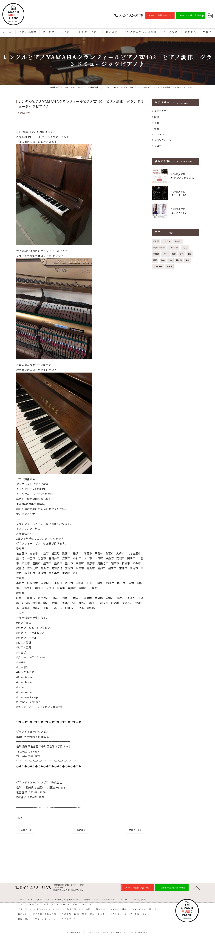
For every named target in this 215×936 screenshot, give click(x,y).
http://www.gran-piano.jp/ (32, 736)
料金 (170, 260)
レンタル (159, 134)
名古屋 (156, 254)
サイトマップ (69, 919)
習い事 (179, 260)
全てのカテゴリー (163, 111)
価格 (163, 260)
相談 (189, 254)
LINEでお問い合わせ (190, 15)
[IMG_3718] (54, 261)
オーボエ (178, 241)
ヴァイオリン (159, 247)
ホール (169, 266)
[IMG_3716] (54, 146)
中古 (188, 260)
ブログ (19, 817)
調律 (156, 117)
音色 (182, 254)
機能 (174, 254)
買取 (156, 122)
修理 (156, 128)
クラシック (173, 247)
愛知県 (156, 241)
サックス (166, 241)
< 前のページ (25, 829)
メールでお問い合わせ (160, 15)
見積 (155, 260)
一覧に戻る (80, 829)
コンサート (158, 266)
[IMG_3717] (54, 375)
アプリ (185, 247)
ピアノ (165, 254)
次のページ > (135, 829)
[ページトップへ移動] (196, 888)
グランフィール (162, 140)
